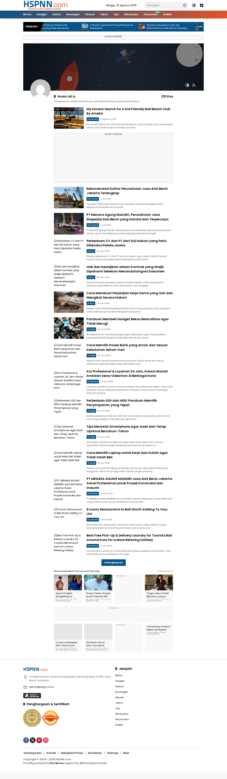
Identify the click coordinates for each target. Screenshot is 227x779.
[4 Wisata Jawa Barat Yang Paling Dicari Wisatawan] (71, 27)
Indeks (119, 725)
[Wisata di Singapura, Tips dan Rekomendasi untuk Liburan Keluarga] (128, 27)
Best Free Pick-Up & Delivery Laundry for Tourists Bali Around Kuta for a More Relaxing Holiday (129, 537)
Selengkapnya (113, 562)
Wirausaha (121, 714)
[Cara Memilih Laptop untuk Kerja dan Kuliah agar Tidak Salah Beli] (69, 461)
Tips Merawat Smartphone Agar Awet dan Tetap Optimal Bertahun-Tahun (126, 428)
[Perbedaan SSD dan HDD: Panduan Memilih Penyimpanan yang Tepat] (69, 409)
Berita (118, 675)
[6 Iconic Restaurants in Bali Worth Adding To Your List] (69, 518)
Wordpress (57, 763)
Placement (92, 119)
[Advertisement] (113, 159)
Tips (117, 708)
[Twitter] (32, 740)
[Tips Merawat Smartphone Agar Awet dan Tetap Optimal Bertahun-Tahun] (69, 435)
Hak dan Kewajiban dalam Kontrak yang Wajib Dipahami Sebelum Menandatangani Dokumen (126, 269)
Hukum (90, 251)
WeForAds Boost (165, 571)
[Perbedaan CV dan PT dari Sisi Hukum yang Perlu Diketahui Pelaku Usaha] (69, 250)
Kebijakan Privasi (72, 753)
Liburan (119, 697)
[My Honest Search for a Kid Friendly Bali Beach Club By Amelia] (69, 118)
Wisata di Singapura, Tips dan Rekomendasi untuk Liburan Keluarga (153, 27)
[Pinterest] (39, 740)
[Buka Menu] (202, 5)
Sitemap (112, 753)
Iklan (126, 753)
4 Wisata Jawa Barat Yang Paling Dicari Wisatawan (98, 27)
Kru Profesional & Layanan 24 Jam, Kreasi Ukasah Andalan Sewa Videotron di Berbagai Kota (127, 373)
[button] (184, 5)
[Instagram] (46, 740)
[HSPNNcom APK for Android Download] (32, 695)
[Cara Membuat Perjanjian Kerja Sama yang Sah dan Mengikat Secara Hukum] (69, 302)
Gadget (91, 329)
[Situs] (187, 85)
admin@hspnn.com (41, 687)
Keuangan (121, 692)
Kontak (51, 753)
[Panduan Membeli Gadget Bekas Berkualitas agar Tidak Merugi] (69, 328)
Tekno (119, 703)
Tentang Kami (32, 753)
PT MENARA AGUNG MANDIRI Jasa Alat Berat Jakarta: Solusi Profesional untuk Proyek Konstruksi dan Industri (130, 483)
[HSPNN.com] (45, 5)
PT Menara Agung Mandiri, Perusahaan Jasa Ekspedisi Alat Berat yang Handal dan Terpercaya (127, 216)
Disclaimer (95, 753)
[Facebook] (26, 740)
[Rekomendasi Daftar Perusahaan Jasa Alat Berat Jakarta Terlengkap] (69, 197)
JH (81, 763)
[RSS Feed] (194, 85)
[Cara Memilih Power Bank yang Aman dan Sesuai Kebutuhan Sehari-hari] (69, 354)
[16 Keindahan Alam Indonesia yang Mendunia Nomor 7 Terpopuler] (185, 27)
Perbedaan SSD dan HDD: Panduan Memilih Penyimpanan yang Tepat (122, 402)
